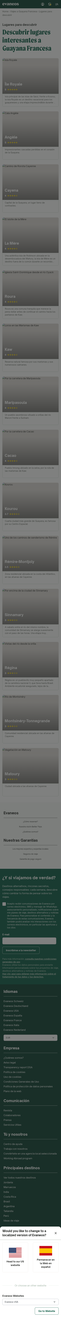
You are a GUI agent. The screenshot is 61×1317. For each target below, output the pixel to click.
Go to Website (46, 1311)
